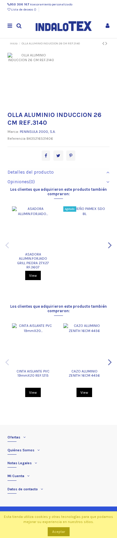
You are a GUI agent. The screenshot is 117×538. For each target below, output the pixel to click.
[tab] (59, 172)
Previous (7, 245)
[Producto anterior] (103, 43)
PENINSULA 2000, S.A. (38, 132)
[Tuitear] (58, 156)
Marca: (13, 132)
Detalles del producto (31, 172)
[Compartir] (46, 156)
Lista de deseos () (23, 9)
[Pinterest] (70, 156)
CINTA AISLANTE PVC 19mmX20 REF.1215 (33, 373)
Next (109, 245)
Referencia (17, 138)
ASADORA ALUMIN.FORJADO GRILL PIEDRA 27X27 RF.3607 (33, 260)
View (33, 275)
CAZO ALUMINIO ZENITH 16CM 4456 (84, 373)
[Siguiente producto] (106, 43)
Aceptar (58, 532)
